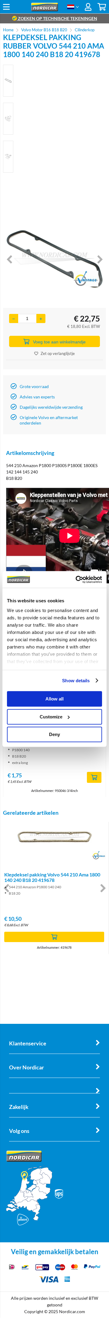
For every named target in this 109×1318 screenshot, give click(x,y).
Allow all (54, 698)
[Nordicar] (44, 9)
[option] (8, 81)
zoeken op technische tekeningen (57, 18)
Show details (76, 680)
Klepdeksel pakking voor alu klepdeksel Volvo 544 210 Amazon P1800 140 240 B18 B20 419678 (54, 880)
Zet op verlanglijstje (58, 353)
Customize (51, 716)
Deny (54, 734)
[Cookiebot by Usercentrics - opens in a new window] (77, 579)
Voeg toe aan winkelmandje (59, 341)
